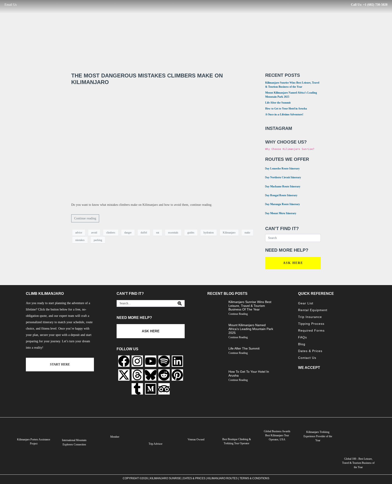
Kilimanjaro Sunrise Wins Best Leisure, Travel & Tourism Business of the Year (249, 305)
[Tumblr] (137, 389)
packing (98, 240)
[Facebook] (124, 361)
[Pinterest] (177, 375)
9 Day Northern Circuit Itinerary (280, 177)
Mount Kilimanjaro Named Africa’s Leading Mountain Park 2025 (250, 329)
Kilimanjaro (229, 232)
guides (190, 232)
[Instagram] (137, 361)
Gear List (305, 303)
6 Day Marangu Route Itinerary (280, 204)
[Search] (179, 303)
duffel (144, 232)
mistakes (80, 240)
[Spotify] (164, 361)
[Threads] (137, 375)
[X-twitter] (124, 375)
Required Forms (311, 330)
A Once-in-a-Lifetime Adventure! (284, 114)
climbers (110, 232)
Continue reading (85, 218)
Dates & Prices (310, 351)
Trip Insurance (310, 317)
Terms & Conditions (254, 478)
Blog (301, 344)
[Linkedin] (177, 361)
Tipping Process (311, 323)
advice (78, 232)
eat (157, 232)
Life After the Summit (278, 102)
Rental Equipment (312, 310)
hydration (208, 232)
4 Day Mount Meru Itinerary (278, 213)
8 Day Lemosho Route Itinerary (280, 168)
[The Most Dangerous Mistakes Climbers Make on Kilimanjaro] (163, 143)
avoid (94, 232)
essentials (173, 232)
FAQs (302, 337)
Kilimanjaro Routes (222, 478)
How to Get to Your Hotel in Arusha (286, 108)
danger (128, 232)
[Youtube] (150, 361)
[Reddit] (164, 375)
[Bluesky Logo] (150, 375)
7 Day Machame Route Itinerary (280, 186)
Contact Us (307, 358)
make (247, 232)
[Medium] (150, 389)
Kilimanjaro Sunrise (165, 478)
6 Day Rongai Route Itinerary (278, 195)
